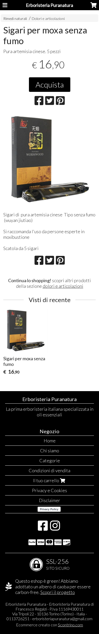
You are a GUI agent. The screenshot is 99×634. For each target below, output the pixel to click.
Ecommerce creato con (49, 624)
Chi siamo (49, 450)
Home (50, 440)
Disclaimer (49, 500)
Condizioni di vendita (49, 470)
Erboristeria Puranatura (49, 5)
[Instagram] (55, 528)
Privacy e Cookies (49, 490)
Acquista (50, 84)
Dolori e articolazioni (48, 18)
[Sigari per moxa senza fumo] (50, 160)
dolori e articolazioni (63, 286)
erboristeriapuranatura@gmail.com (62, 618)
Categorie (49, 460)
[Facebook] (43, 528)
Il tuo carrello (46, 480)
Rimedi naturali (15, 18)
